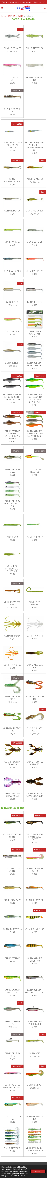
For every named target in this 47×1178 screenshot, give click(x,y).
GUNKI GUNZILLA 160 (12, 1117)
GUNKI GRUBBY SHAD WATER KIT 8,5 (12, 503)
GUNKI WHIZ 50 (12, 242)
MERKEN (12, 16)
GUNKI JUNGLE (12, 363)
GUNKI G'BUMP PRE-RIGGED (34, 1022)
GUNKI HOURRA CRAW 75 (35, 763)
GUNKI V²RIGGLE (34, 537)
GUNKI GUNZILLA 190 (34, 1117)
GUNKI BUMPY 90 (34, 900)
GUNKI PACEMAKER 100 (12, 180)
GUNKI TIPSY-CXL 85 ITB (34, 869)
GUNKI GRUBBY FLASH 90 (34, 470)
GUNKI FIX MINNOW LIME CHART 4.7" (12, 568)
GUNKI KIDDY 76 (12, 210)
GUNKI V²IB (12, 537)
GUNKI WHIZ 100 (12, 271)
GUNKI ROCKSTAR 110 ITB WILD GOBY (35, 836)
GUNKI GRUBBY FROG (12, 697)
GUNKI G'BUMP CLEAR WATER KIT (35, 364)
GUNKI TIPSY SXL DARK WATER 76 (34, 1149)
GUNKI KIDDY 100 (34, 210)
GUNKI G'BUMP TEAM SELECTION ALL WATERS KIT (34, 433)
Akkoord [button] (38, 1171)
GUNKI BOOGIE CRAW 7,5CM (12, 794)
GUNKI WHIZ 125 (34, 271)
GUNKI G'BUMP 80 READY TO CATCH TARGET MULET (12, 397)
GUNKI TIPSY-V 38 (12, 48)
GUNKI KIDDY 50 (35, 179)
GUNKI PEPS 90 (12, 331)
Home (3, 16)
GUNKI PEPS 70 (34, 302)
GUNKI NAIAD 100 (12, 665)
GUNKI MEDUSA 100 (35, 666)
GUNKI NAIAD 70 (34, 636)
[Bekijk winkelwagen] (44, 8)
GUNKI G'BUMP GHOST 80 (34, 959)
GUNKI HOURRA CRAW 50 (12, 763)
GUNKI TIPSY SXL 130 (12, 110)
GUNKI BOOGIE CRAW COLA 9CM (34, 794)
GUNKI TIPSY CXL (12, 1148)
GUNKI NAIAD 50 (12, 636)
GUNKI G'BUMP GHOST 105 (12, 991)
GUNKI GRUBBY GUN (34, 729)
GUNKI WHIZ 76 (34, 242)
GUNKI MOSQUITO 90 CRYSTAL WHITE (12, 145)
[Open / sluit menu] (2, 8)
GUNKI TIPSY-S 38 (35, 48)
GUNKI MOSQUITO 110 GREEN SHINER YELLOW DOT (34, 146)
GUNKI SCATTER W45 (12, 603)
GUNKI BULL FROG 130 (12, 729)
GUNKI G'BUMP (12, 958)
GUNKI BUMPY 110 (12, 929)
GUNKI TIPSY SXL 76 (12, 78)
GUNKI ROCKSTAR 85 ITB (12, 835)
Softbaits (29, 16)
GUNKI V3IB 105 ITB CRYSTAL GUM (12, 1086)
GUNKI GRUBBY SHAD (12, 470)
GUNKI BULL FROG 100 (34, 697)
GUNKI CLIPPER (34, 1085)
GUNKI (20, 16)
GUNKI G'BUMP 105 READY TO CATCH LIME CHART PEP (34, 398)
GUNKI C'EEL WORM (35, 603)
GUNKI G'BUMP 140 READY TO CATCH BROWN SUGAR (12, 435)
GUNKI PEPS (12, 302)
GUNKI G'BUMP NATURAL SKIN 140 (34, 991)
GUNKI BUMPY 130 (34, 929)
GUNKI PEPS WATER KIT (35, 332)
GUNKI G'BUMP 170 (12, 1022)
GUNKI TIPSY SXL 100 (34, 78)
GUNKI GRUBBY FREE (12, 1054)
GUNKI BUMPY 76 (12, 900)
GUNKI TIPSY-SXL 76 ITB (12, 869)
